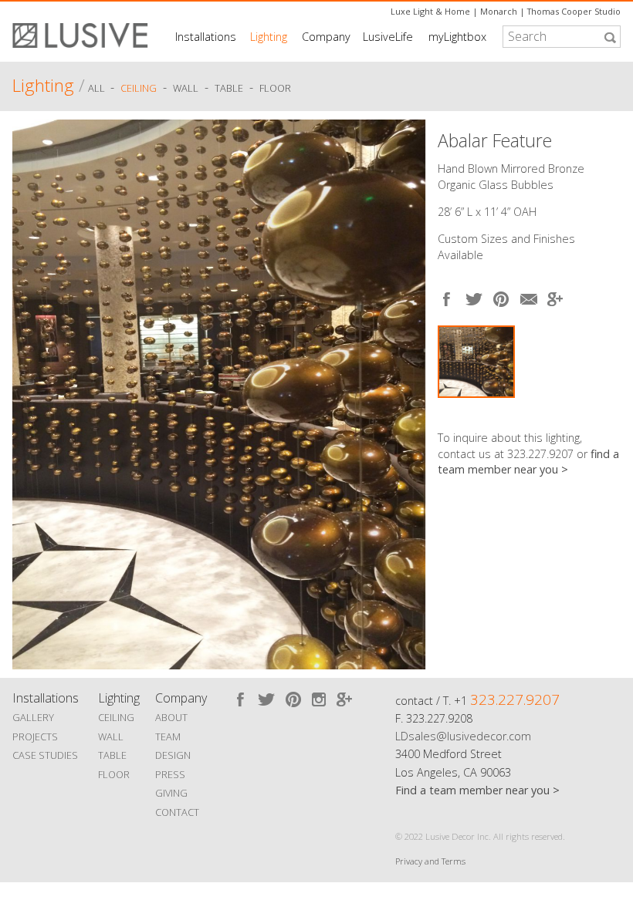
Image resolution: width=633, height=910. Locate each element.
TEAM (168, 736)
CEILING (116, 717)
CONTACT (177, 812)
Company (326, 36)
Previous (31, 391)
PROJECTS (35, 736)
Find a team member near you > (477, 790)
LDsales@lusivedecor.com (463, 736)
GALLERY (33, 717)
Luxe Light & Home (430, 11)
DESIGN (173, 755)
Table (229, 88)
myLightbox (457, 36)
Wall (185, 88)
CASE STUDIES (45, 755)
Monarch (498, 11)
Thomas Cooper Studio (574, 11)
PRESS (170, 774)
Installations (205, 36)
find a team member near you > (528, 462)
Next (406, 391)
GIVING (171, 793)
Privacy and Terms (430, 861)
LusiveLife (388, 36)
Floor (275, 88)
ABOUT (171, 717)
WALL (111, 736)
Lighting (268, 36)
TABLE (112, 755)
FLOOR (114, 774)
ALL (97, 88)
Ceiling (138, 88)
